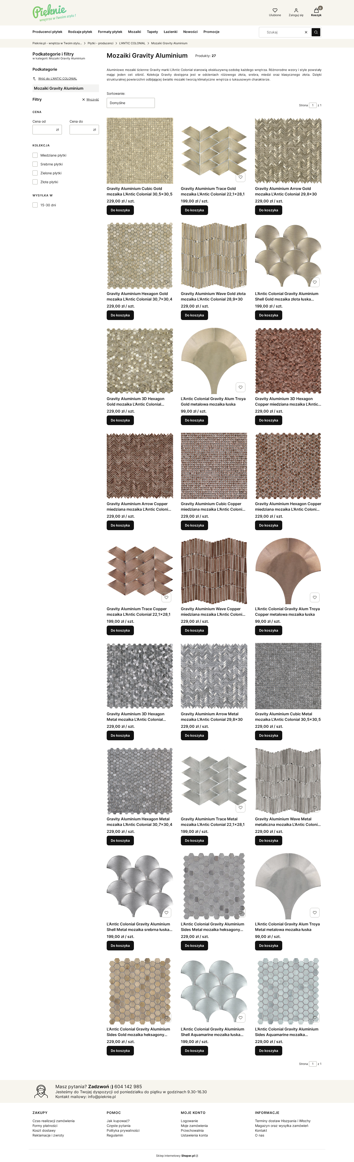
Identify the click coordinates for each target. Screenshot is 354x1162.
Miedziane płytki (53, 155)
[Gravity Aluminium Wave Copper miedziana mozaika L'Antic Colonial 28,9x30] (214, 571)
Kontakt (261, 1130)
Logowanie (189, 1121)
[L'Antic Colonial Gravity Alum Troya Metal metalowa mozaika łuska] (288, 886)
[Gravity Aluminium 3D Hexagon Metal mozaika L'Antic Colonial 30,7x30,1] (140, 676)
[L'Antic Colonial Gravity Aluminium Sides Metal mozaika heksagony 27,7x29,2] (214, 886)
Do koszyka (120, 210)
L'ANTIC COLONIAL (132, 43)
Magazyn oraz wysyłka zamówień (281, 1126)
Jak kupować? (118, 1121)
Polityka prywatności (123, 1130)
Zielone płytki (50, 173)
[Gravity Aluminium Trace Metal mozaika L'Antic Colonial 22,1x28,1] (214, 781)
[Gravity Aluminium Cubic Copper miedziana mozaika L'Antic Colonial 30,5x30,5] (214, 466)
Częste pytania (119, 1126)
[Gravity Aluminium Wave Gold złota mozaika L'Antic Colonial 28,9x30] (214, 256)
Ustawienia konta (194, 1135)
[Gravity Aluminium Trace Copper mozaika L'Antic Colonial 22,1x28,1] (140, 571)
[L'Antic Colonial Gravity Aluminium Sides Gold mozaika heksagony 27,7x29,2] (140, 991)
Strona (303, 105)
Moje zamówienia (194, 1126)
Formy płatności (45, 1126)
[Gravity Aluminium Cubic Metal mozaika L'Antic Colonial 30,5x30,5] (288, 676)
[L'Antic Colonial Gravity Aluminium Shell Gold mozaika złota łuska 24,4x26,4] (288, 256)
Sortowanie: (116, 93)
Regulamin (115, 1135)
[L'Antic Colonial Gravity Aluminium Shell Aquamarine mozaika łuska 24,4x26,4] (214, 991)
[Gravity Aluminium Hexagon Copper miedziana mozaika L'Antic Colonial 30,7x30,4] (288, 466)
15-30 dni (48, 205)
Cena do (76, 121)
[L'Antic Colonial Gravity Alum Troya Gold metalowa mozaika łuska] (214, 361)
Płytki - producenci (100, 43)
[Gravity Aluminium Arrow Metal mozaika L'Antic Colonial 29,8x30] (214, 676)
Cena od (39, 121)
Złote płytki (49, 182)
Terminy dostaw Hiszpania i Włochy (283, 1121)
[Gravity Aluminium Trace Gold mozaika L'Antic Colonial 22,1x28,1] (214, 151)
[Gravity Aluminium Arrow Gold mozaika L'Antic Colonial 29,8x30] (288, 151)
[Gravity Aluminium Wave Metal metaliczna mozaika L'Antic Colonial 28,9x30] (288, 781)
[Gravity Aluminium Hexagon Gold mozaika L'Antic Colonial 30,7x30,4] (140, 256)
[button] (316, 32)
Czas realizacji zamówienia (54, 1121)
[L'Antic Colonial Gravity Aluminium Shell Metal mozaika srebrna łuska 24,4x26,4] (140, 886)
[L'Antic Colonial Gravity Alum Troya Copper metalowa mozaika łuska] (288, 571)
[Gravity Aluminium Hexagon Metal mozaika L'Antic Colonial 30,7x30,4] (140, 781)
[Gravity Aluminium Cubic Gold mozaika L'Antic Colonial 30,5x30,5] (140, 151)
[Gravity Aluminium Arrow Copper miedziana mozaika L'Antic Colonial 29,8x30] (140, 466)
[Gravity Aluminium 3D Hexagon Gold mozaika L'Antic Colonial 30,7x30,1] (140, 361)
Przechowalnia (192, 1130)
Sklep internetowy (175, 1155)
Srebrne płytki (51, 164)
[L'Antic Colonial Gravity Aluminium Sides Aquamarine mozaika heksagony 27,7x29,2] (288, 991)
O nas (259, 1135)
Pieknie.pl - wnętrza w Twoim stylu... (57, 43)
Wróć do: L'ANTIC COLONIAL (57, 78)
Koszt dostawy (44, 1130)
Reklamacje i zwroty (48, 1135)
